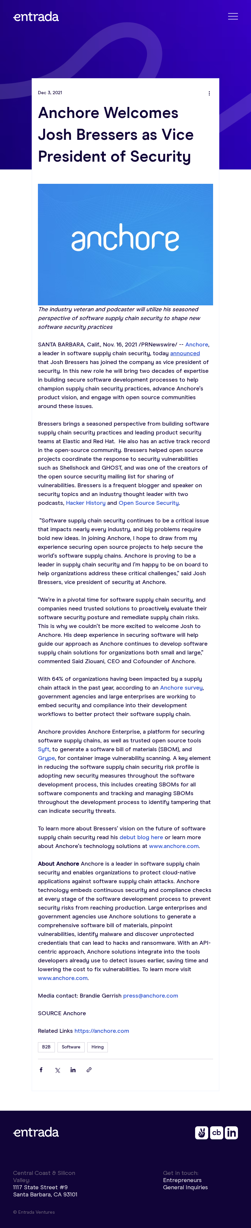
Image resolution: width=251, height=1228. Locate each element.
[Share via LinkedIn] (73, 1070)
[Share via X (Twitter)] (57, 1070)
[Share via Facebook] (41, 1070)
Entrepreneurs (182, 1180)
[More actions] (209, 93)
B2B (46, 1047)
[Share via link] (89, 1070)
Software (71, 1047)
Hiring (98, 1047)
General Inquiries (185, 1187)
